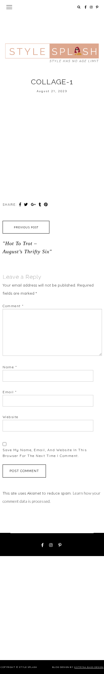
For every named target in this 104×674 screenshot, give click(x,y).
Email (10, 392)
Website (10, 417)
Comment (13, 306)
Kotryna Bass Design (88, 667)
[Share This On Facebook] (20, 204)
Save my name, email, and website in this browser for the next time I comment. (45, 453)
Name (10, 367)
